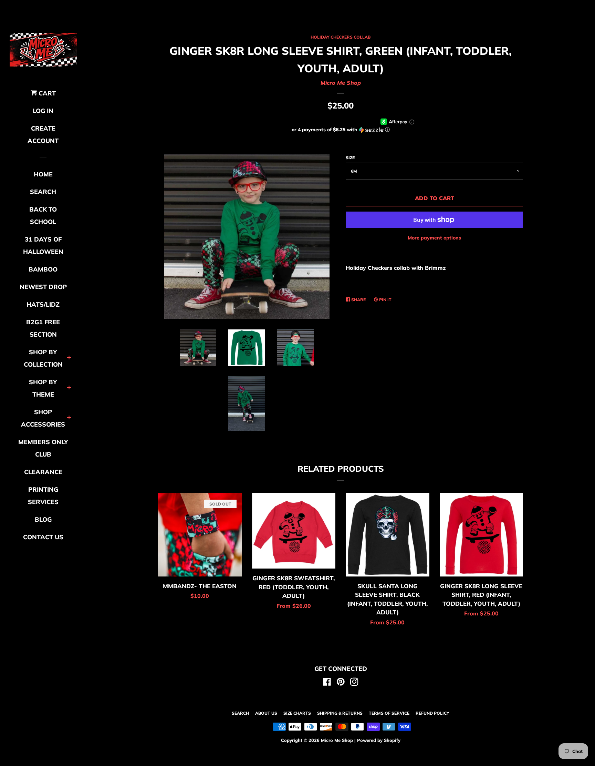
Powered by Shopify (378, 740)
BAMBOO (43, 269)
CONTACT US (43, 537)
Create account (43, 134)
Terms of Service (389, 713)
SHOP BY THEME (43, 388)
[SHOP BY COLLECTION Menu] (69, 358)
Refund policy (432, 713)
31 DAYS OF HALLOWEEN (43, 245)
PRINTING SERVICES (43, 496)
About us (266, 713)
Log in (43, 111)
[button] (340, 129)
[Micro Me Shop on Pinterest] (340, 683)
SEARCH (43, 192)
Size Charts (297, 713)
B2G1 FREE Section (43, 328)
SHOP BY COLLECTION (43, 358)
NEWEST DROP (43, 287)
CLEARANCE (43, 472)
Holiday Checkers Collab (340, 37)
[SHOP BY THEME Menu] (69, 388)
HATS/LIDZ (43, 304)
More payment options (434, 238)
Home (43, 174)
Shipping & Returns (340, 713)
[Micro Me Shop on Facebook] (327, 683)
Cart (46, 93)
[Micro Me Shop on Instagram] (354, 683)
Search (240, 713)
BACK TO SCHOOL (43, 215)
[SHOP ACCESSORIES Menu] (69, 418)
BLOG (43, 519)
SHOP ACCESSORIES (43, 418)
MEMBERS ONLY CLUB (43, 448)
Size (350, 157)
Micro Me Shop (341, 82)
